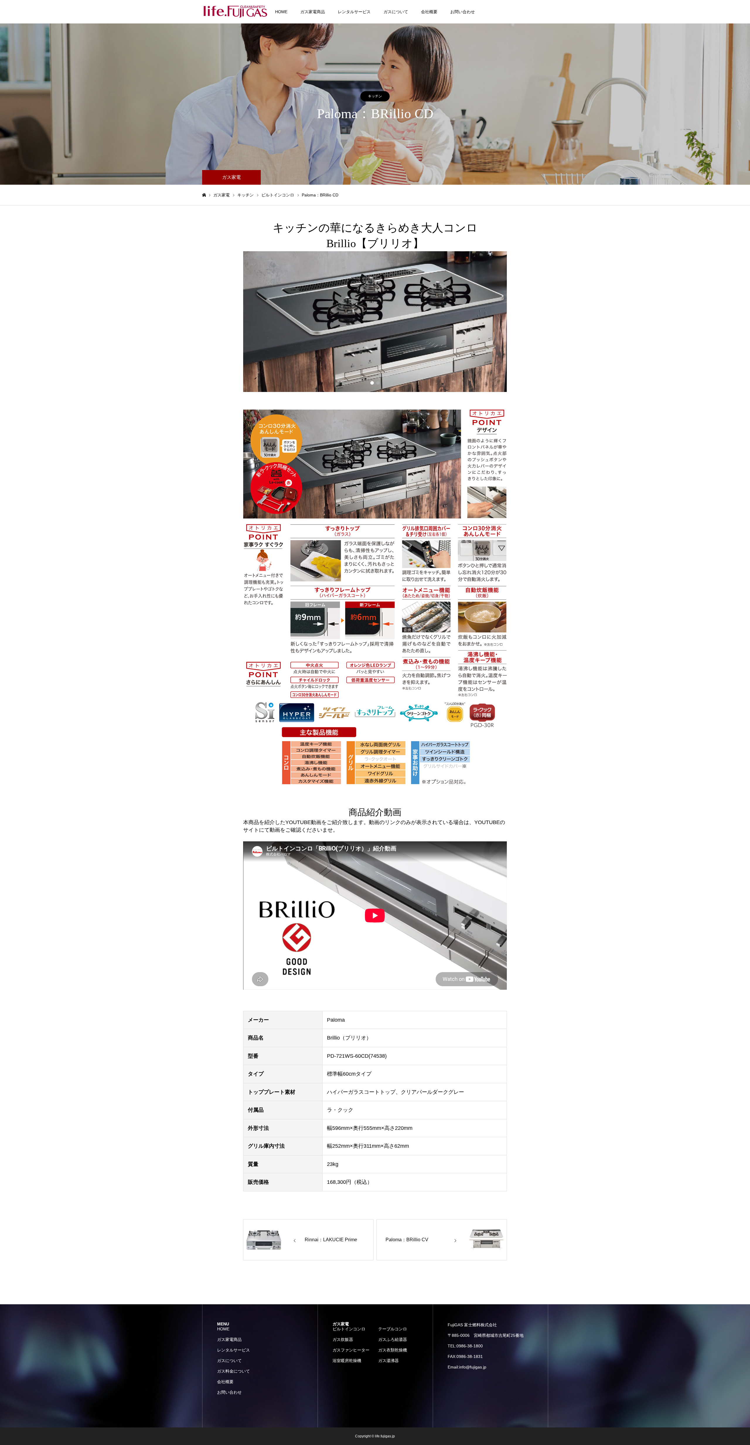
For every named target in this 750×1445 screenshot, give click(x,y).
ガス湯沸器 (388, 1360)
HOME (281, 11)
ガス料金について (233, 1371)
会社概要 (429, 11)
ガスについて (395, 11)
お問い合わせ (462, 11)
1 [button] (372, 383)
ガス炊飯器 (343, 1339)
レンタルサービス (354, 11)
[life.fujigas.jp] (236, 11)
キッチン (375, 96)
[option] (375, 321)
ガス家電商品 (312, 11)
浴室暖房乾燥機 (347, 1360)
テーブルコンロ (392, 1329)
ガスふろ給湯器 (392, 1339)
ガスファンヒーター (351, 1350)
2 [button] (378, 383)
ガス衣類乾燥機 (392, 1350)
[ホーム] (204, 195)
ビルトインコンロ (349, 1329)
